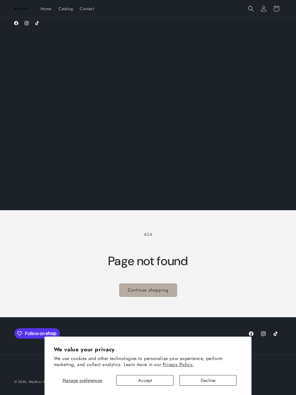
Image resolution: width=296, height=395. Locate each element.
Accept (145, 380)
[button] (251, 8)
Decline (208, 380)
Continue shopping (148, 290)
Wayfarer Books (40, 381)
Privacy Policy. (178, 364)
